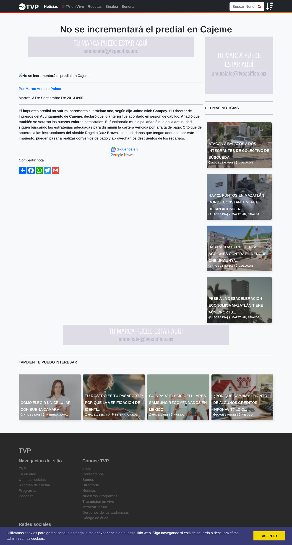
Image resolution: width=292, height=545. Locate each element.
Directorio (90, 485)
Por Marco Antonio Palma (40, 89)
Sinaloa (111, 6)
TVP (22, 469)
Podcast (26, 496)
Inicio (86, 469)
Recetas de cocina (34, 485)
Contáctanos (93, 474)
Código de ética (95, 518)
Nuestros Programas (99, 496)
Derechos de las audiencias (105, 512)
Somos (88, 480)
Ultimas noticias (32, 480)
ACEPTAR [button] (269, 536)
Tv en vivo (27, 474)
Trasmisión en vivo (98, 501)
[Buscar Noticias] (259, 6)
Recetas (95, 6)
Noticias (51, 6)
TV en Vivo (74, 6)
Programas (28, 490)
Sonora (128, 6)
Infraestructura (94, 507)
